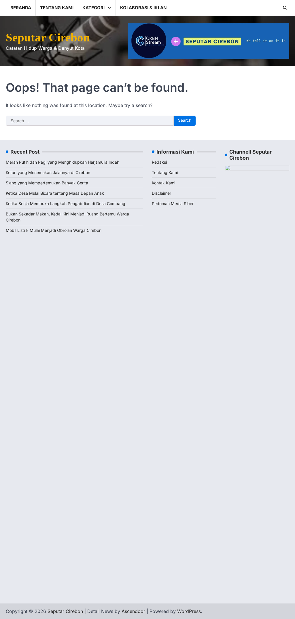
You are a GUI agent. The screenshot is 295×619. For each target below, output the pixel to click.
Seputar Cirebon (48, 37)
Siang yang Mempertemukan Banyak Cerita (47, 182)
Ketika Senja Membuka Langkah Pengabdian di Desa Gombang (65, 203)
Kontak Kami (163, 182)
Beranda (20, 7)
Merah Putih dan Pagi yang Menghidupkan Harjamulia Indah (62, 162)
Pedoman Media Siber (173, 203)
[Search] (285, 7)
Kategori (93, 7)
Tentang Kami (56, 7)
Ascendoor (133, 611)
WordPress (189, 611)
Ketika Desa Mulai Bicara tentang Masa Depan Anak (55, 193)
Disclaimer (161, 193)
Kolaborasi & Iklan (143, 7)
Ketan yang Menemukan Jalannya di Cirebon (48, 172)
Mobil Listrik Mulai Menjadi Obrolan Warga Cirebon (53, 230)
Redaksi (159, 162)
